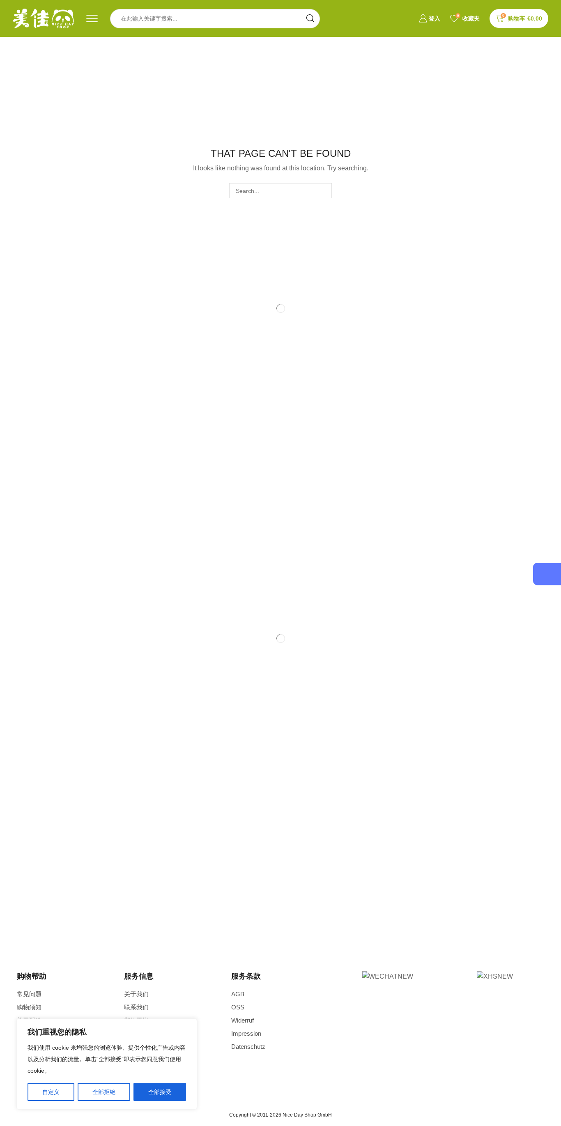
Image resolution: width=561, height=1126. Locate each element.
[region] (106, 1064)
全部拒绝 (103, 1092)
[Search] (324, 190)
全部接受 (159, 1092)
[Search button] (310, 18)
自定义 (51, 1092)
